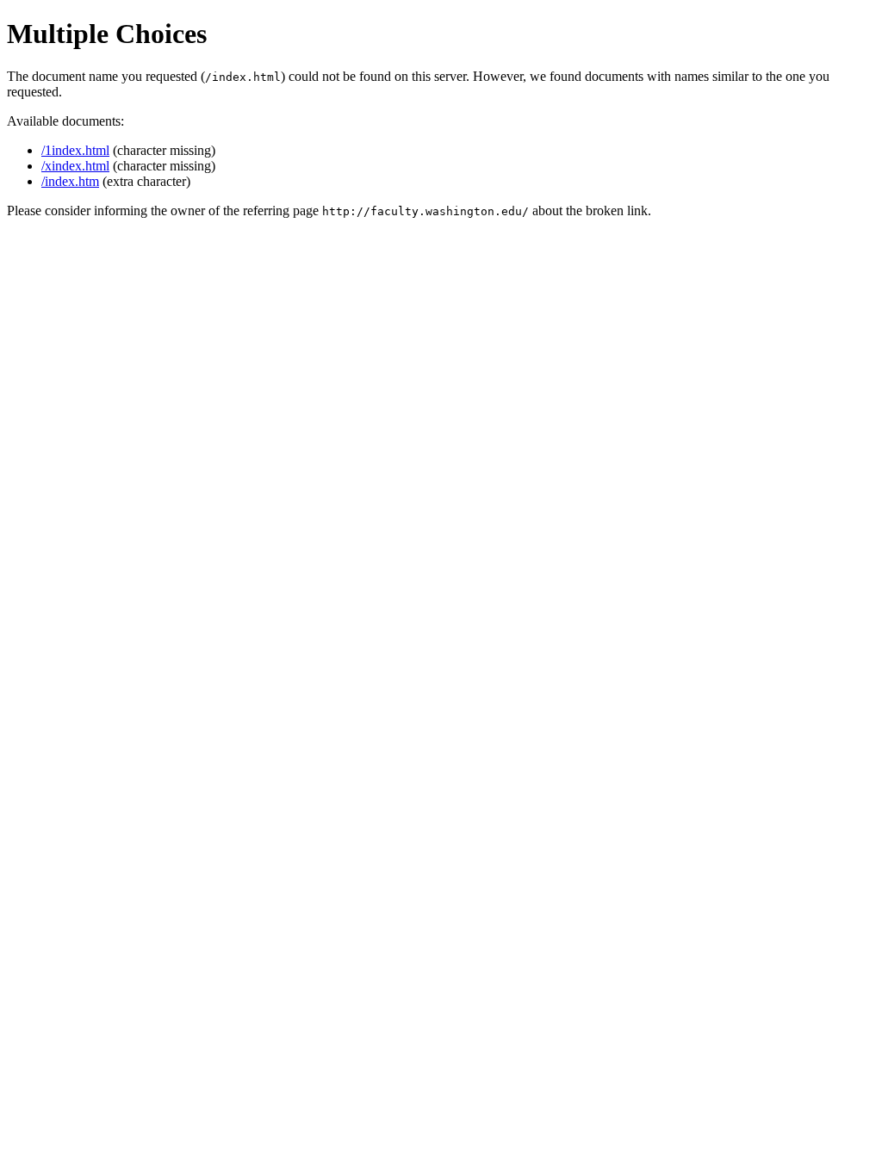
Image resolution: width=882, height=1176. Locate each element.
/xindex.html (75, 165)
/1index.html (75, 150)
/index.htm (70, 181)
